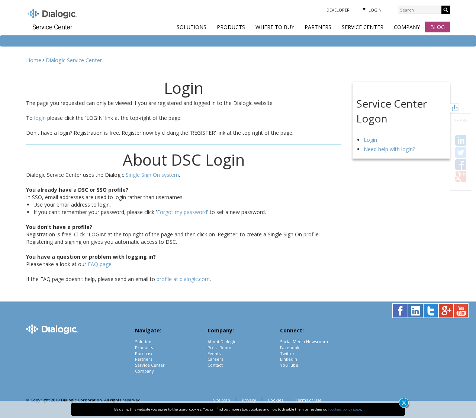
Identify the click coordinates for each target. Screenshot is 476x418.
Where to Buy (274, 27)
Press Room (219, 347)
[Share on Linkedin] (460, 140)
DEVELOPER (338, 10)
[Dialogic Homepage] (52, 14)
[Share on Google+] (460, 176)
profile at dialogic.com (183, 279)
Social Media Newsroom (304, 341)
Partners (318, 27)
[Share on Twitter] (460, 152)
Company (407, 27)
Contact (215, 365)
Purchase (144, 353)
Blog (437, 27)
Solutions (191, 27)
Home (33, 60)
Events (214, 353)
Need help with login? (389, 149)
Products (231, 27)
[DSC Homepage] (58, 27)
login (40, 117)
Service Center (362, 27)
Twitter (287, 353)
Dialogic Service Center (74, 60)
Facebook (289, 347)
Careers (215, 359)
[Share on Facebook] (460, 164)
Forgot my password (182, 212)
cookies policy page (345, 409)
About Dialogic (222, 341)
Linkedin (288, 359)
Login (374, 10)
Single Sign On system (152, 174)
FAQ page (100, 264)
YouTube (289, 365)
